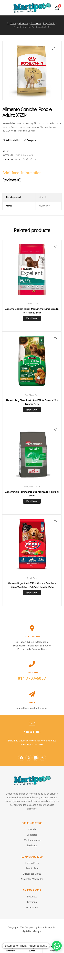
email (32, 702)
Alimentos (23, 23)
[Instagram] (28, 758)
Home (13, 23)
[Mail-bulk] (35, 758)
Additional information (22, 172)
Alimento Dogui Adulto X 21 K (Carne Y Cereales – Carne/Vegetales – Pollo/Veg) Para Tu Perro (32, 585)
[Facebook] (21, 758)
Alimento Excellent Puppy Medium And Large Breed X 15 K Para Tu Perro (31, 310)
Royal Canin (49, 23)
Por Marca (36, 23)
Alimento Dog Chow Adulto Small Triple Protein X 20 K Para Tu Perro (32, 402)
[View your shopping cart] (57, 8)
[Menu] (5, 7)
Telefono (32, 672)
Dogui (29, 578)
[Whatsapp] (43, 758)
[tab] (32, 172)
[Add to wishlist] (55, 246)
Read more (31, 318)
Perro (17, 155)
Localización (32, 636)
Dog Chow (29, 395)
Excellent (29, 303)
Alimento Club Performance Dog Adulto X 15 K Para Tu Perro (32, 493)
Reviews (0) (11, 179)
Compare (31, 140)
